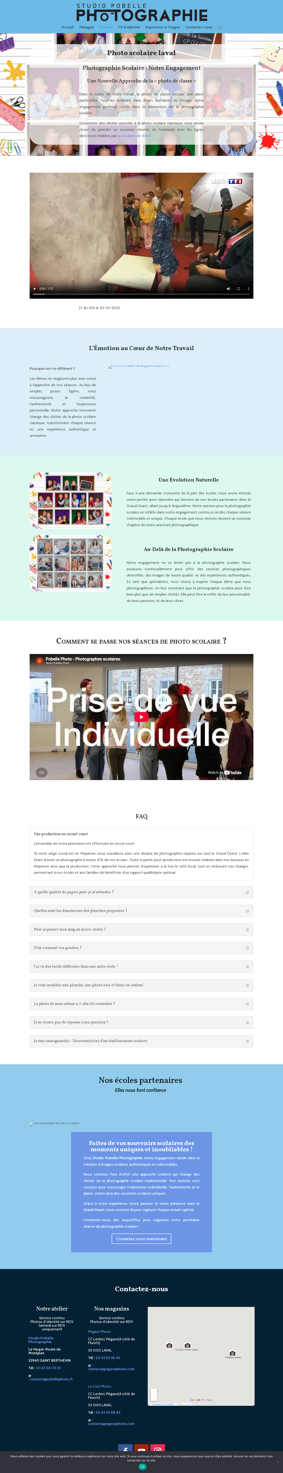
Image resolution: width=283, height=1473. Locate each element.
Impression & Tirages (162, 27)
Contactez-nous (198, 27)
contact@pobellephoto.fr (51, 1405)
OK (143, 1466)
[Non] (278, 1462)
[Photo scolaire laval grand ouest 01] (180, 464)
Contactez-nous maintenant (141, 1265)
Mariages (86, 27)
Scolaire (106, 27)
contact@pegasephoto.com (111, 1450)
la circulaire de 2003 (134, 135)
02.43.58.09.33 (48, 1394)
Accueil (68, 27)
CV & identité (129, 27)
